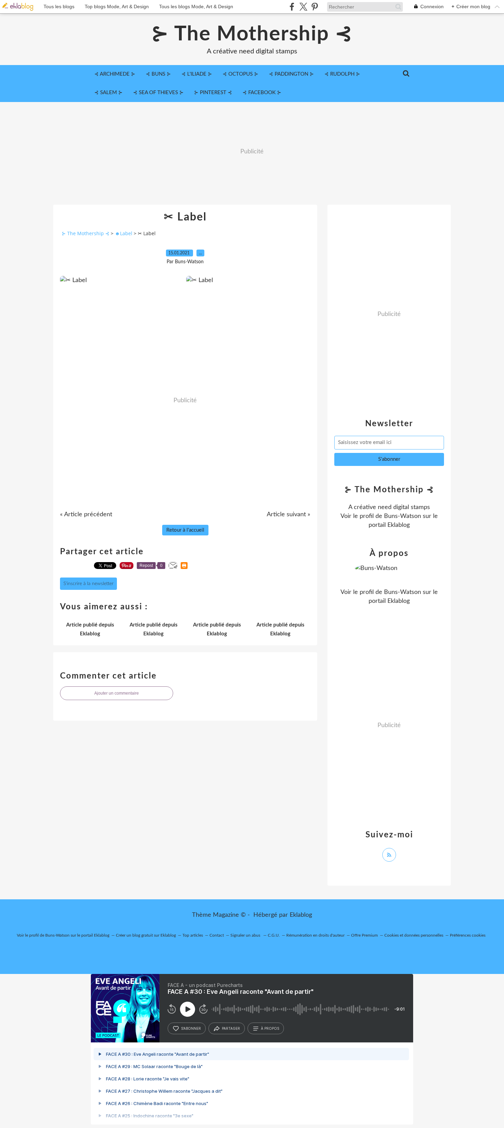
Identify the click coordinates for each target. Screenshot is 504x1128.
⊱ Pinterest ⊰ (213, 92)
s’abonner (191, 1028)
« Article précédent (86, 514)
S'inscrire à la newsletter (88, 583)
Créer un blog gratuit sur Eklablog (146, 935)
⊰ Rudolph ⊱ (342, 74)
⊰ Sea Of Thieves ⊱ (158, 92)
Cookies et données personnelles (413, 935)
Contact (216, 935)
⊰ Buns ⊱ (158, 74)
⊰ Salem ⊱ (108, 92)
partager (231, 1028)
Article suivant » (288, 514)
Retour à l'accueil (185, 530)
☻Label (123, 233)
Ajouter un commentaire (116, 693)
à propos (270, 1028)
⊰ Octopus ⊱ (241, 74)
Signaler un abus (245, 935)
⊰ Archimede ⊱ (114, 74)
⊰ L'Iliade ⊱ (196, 74)
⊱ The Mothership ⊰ (252, 34)
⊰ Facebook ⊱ (261, 92)
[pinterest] (314, 7)
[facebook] (292, 7)
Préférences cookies (467, 935)
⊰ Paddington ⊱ (291, 74)
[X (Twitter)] (303, 7)
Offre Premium (364, 935)
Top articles (192, 935)
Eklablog (301, 915)
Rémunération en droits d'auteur (315, 935)
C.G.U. (274, 935)
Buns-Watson (402, 516)
